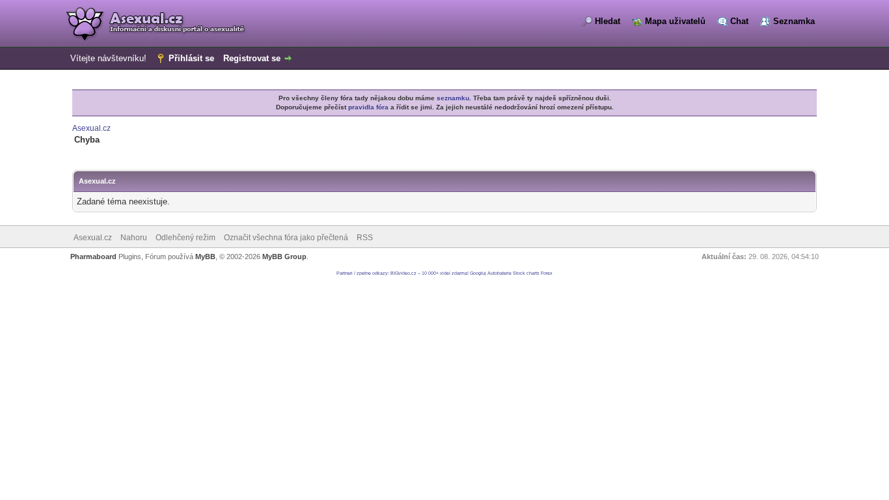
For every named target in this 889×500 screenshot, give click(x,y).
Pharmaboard (93, 256)
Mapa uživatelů (675, 21)
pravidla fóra (368, 107)
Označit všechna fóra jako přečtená (286, 237)
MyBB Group (284, 256)
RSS (365, 237)
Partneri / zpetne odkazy (362, 273)
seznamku (453, 98)
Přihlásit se (191, 58)
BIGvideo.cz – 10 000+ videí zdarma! (429, 273)
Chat (739, 21)
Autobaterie (499, 273)
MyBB (205, 256)
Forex (547, 273)
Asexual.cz (91, 128)
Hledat (607, 21)
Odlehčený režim (185, 237)
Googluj (478, 273)
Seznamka (794, 21)
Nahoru (133, 237)
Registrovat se (251, 58)
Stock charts (526, 273)
